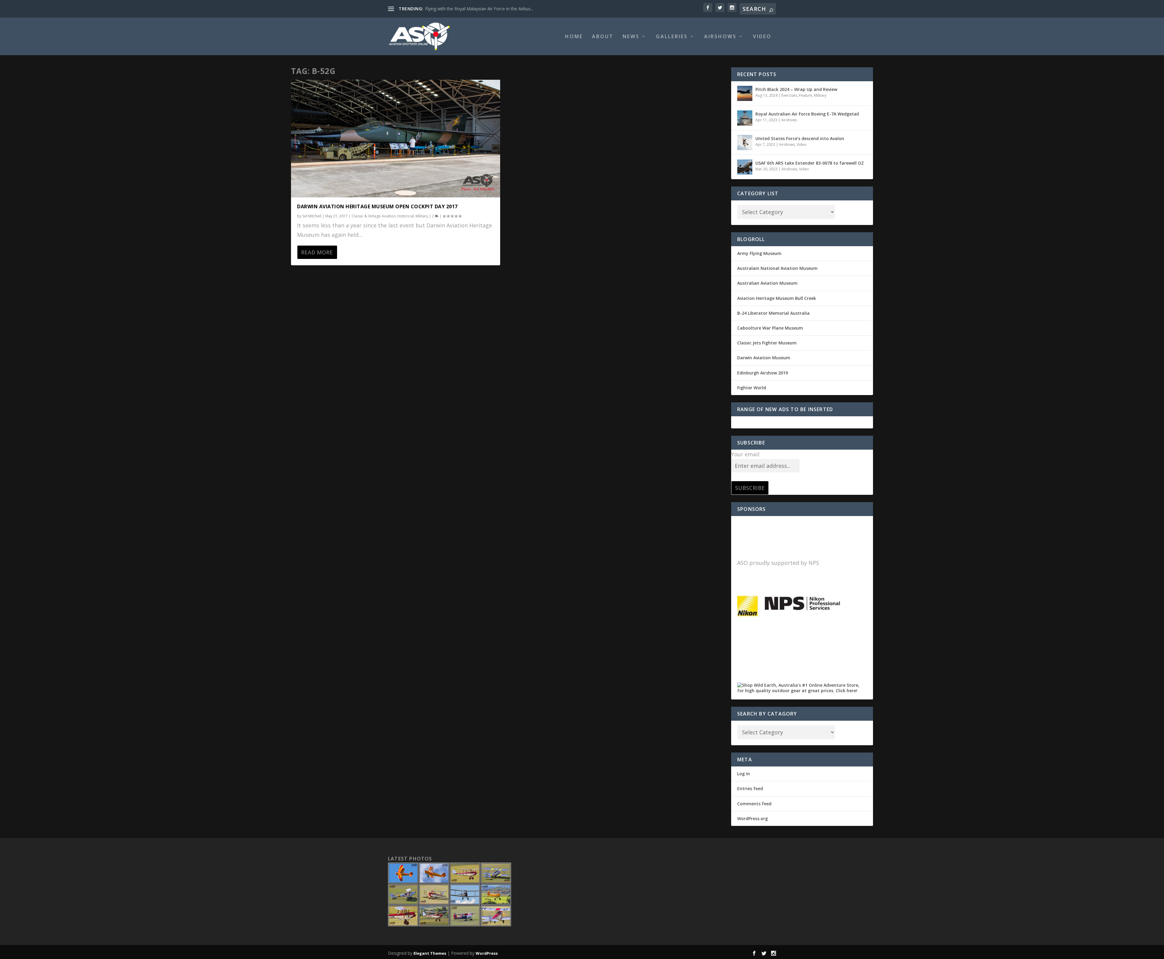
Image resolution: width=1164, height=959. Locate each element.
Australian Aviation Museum (767, 283)
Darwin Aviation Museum (763, 357)
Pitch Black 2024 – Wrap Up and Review (796, 89)
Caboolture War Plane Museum (770, 328)
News (631, 37)
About (603, 37)
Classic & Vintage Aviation (374, 216)
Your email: (745, 454)
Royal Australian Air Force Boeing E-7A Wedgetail (807, 114)
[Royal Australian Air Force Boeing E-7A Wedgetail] (744, 118)
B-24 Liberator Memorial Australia (773, 313)
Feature (805, 95)
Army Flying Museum (759, 253)
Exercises (789, 95)
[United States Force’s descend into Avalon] (744, 142)
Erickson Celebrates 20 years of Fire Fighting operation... (480, 9)
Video (762, 37)
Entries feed (750, 788)
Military (422, 216)
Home (574, 37)
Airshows (720, 37)
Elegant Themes (429, 953)
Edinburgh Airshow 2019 (762, 373)
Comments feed (754, 803)
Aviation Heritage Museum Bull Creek (776, 298)
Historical (405, 216)
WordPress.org (752, 818)
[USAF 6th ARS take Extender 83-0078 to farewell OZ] (744, 167)
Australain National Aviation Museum (777, 268)
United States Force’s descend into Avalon (799, 138)
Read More (317, 252)
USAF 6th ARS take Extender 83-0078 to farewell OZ (809, 163)
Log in (743, 773)
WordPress (487, 953)
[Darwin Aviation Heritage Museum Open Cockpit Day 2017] (395, 138)
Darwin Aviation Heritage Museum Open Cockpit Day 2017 (377, 206)
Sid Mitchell (311, 216)
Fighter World (751, 388)
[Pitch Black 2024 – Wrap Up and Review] (744, 93)
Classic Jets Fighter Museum (767, 343)
